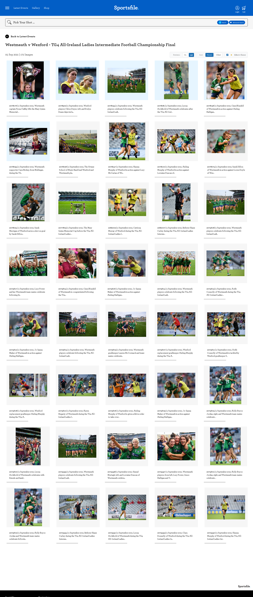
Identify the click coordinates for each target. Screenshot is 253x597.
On (185, 55)
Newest (209, 55)
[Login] (237, 8)
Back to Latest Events (22, 36)
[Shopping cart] (244, 8)
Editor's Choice (238, 54)
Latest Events (21, 7)
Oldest (218, 55)
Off (191, 55)
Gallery (36, 7)
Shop (46, 7)
